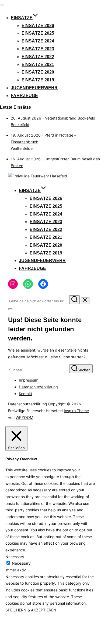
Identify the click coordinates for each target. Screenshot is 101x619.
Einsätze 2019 (38, 80)
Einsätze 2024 (38, 41)
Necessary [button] (14, 556)
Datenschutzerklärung (38, 387)
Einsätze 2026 (38, 25)
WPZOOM (24, 417)
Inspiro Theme (76, 410)
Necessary (21, 563)
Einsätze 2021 (38, 64)
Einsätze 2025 (38, 33)
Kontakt (25, 393)
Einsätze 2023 (38, 49)
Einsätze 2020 (38, 72)
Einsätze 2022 (38, 56)
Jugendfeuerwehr (34, 87)
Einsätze (22, 17)
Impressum (28, 380)
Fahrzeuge (24, 95)
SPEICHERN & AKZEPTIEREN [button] (30, 610)
